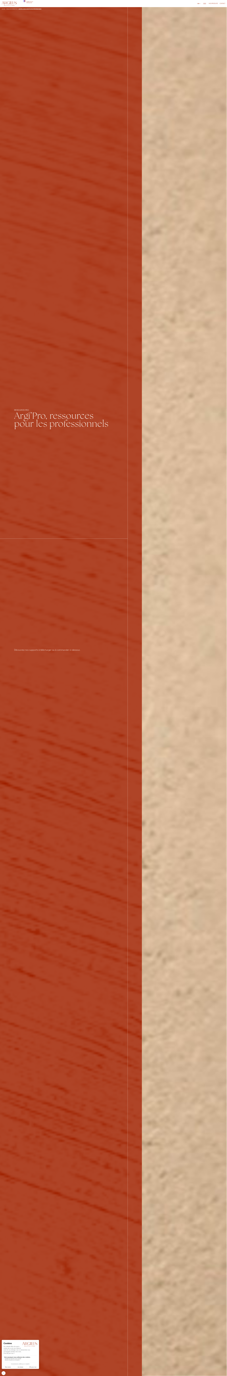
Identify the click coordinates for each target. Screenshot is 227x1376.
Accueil (3, 9)
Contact (222, 3)
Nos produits (213, 3)
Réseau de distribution (11, 9)
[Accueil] (9, 3)
